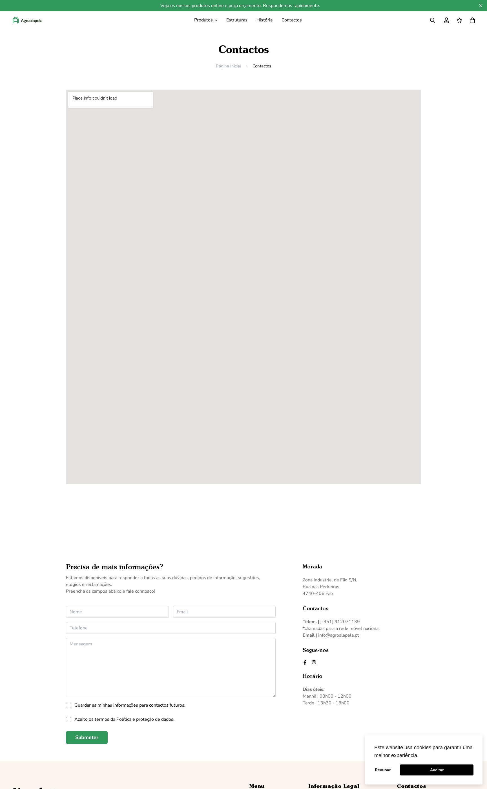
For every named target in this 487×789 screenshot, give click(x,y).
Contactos (292, 20)
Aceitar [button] (437, 770)
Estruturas (236, 20)
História (264, 20)
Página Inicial (228, 66)
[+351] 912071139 (339, 622)
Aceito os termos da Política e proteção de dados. (124, 719)
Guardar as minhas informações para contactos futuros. (129, 705)
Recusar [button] (383, 770)
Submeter (86, 737)
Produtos (203, 20)
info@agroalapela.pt (338, 635)
